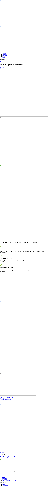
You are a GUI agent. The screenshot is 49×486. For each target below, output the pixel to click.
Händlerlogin (2, 61)
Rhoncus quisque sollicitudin (8, 67)
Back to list (2, 398)
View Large (2, 452)
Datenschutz (4, 479)
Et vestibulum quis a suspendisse (8, 457)
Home (1, 67)
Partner (3, 477)
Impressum (4, 478)
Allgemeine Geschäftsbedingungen (9, 480)
